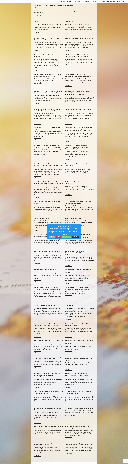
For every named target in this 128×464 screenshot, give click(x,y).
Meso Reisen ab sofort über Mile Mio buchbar (48, 251)
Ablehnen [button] (58, 236)
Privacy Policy (75, 236)
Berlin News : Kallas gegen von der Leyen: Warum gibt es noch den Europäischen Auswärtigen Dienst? (78, 147)
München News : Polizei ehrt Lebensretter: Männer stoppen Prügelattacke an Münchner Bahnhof (79, 271)
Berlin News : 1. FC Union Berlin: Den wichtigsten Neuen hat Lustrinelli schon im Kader (78, 358)
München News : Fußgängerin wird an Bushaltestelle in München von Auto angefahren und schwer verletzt (77, 93)
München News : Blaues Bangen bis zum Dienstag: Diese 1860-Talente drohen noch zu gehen (79, 253)
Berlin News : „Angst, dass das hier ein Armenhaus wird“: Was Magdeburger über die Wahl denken (48, 165)
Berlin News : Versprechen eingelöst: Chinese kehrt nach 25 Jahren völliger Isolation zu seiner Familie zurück (77, 375)
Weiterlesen (37, 15)
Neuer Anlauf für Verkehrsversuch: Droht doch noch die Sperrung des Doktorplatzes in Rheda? (48, 183)
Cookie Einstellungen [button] (66, 236)
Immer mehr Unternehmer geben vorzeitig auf (79, 408)
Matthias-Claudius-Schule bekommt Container (48, 426)
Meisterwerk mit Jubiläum (73, 218)
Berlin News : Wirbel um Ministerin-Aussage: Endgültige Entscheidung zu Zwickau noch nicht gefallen (48, 375)
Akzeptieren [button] (52, 236)
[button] (126, 1)
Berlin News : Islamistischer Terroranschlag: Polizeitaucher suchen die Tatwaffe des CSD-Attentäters (79, 342)
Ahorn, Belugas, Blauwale (42, 218)
